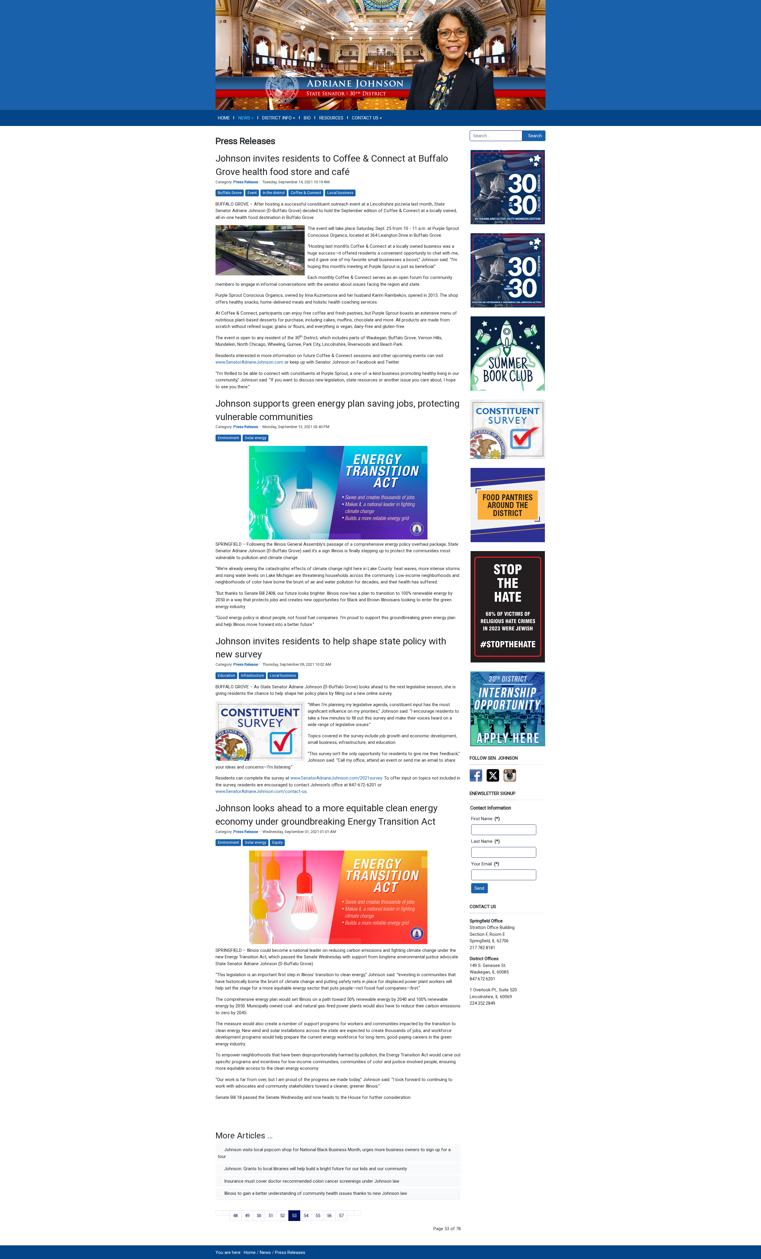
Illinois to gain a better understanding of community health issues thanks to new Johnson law (315, 1193)
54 (306, 1215)
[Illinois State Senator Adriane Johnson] (380, 54)
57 (341, 1215)
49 (247, 1215)
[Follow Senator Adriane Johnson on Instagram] (510, 775)
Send (479, 888)
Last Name (485, 841)
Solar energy (255, 438)
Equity (277, 842)
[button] (246, 118)
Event (252, 192)
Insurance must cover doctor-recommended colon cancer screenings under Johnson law (311, 1181)
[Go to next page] (350, 1212)
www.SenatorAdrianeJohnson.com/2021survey (336, 778)
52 (282, 1215)
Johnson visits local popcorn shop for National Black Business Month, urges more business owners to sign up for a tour (334, 1153)
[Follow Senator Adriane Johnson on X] (493, 775)
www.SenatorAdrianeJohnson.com (249, 362)
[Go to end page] (357, 1212)
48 (235, 1215)
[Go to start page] (219, 1212)
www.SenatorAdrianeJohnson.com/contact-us (261, 791)
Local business (340, 192)
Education (226, 675)
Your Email (485, 864)
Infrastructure (252, 675)
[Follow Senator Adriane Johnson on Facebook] (476, 775)
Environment (228, 438)
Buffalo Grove (230, 192)
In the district (274, 192)
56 (329, 1215)
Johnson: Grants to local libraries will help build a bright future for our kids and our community (315, 1168)
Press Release (245, 182)
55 (317, 1215)
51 (270, 1215)
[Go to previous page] (226, 1212)
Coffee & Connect (306, 192)
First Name (485, 818)
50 (259, 1215)
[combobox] (496, 135)
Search (535, 135)
